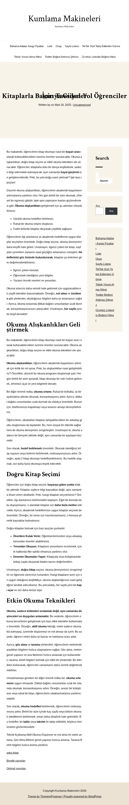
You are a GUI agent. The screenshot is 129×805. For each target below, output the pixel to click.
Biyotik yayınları (16, 760)
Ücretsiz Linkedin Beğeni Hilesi (99, 56)
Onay (59, 46)
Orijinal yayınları (16, 768)
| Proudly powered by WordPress (81, 796)
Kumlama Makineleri (64, 20)
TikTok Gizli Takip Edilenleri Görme (101, 46)
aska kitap (13, 752)
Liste (49, 46)
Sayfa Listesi (72, 46)
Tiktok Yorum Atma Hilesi (28, 56)
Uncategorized (82, 104)
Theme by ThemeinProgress (45, 796)
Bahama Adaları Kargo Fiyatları (27, 46)
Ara (98, 205)
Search (102, 158)
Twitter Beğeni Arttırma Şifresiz (62, 56)
